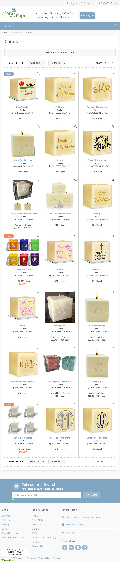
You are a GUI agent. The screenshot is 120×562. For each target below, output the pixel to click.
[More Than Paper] (15, 13)
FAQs (34, 533)
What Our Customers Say (44, 537)
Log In (73, 3)
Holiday (67, 34)
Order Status (38, 520)
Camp (93, 30)
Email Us (70, 532)
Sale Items (7, 520)
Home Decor (16, 32)
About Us (36, 524)
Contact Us (37, 546)
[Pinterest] (85, 547)
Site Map (56, 558)
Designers (78, 34)
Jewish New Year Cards (13, 537)
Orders (87, 3)
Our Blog (36, 529)
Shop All (6, 516)
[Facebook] (65, 547)
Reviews (36, 542)
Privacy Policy (44, 558)
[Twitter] (71, 547)
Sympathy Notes (10, 533)
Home (4, 32)
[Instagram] (78, 547)
